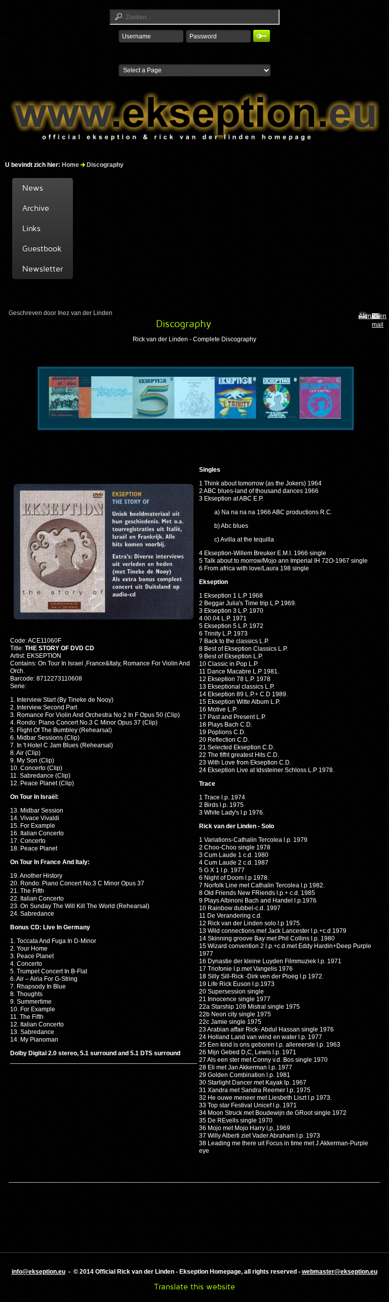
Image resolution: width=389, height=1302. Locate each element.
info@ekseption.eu (38, 1271)
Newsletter (42, 269)
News (32, 188)
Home (70, 164)
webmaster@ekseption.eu (339, 1271)
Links (31, 228)
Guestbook (42, 248)
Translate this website (194, 1286)
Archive (35, 208)
